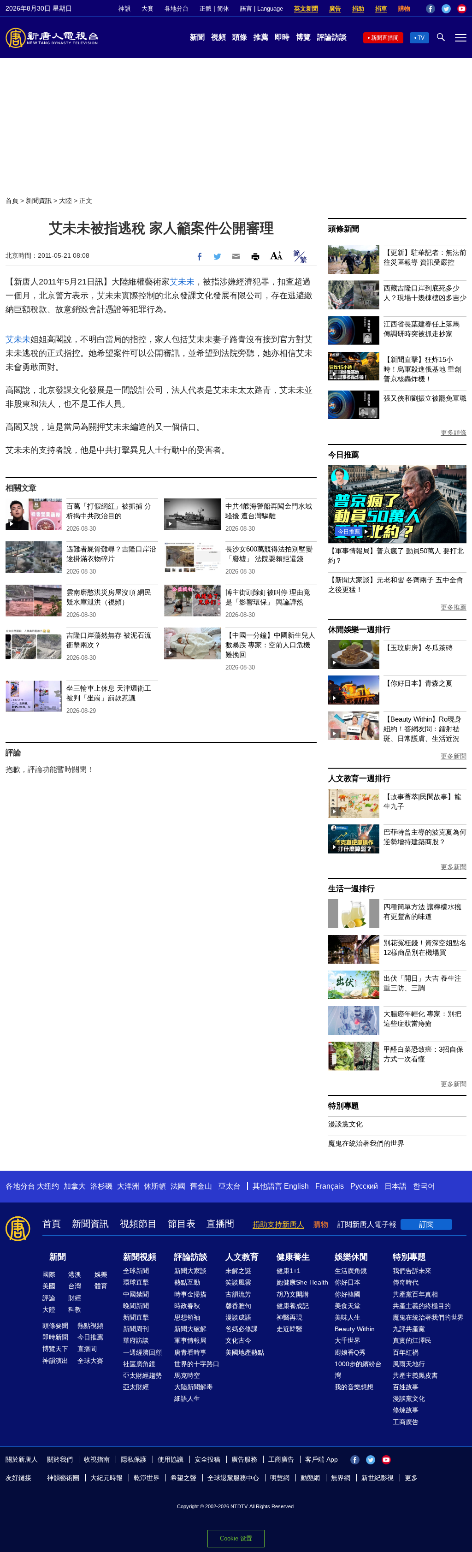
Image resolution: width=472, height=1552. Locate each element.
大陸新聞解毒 (193, 1387)
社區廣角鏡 (139, 1364)
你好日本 (347, 1282)
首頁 (12, 200)
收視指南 (97, 1459)
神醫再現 (289, 1317)
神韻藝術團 (63, 1477)
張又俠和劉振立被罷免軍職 (425, 398)
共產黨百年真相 (415, 1294)
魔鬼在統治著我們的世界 (366, 1143)
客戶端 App (321, 1459)
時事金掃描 (190, 1294)
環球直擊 (136, 1282)
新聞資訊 (39, 200)
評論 (48, 1298)
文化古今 (238, 1340)
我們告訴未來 (412, 1270)
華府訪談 (136, 1340)
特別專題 (343, 1106)
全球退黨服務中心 (233, 1477)
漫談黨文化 (345, 1124)
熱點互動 (187, 1282)
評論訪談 (332, 37)
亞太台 (229, 1186)
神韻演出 (55, 1360)
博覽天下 (55, 1348)
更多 (411, 1477)
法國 (178, 1186)
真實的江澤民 (412, 1340)
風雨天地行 (409, 1364)
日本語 (395, 1186)
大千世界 (347, 1340)
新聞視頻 (139, 1257)
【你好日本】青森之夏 (418, 683)
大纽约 (48, 1186)
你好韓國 (347, 1294)
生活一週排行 (351, 888)
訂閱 (426, 1224)
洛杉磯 (101, 1186)
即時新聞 (55, 1337)
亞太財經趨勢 (142, 1375)
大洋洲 (128, 1186)
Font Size (276, 255)
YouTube (461, 8)
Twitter (446, 8)
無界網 (340, 1477)
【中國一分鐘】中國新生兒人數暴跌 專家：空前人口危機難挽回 (270, 644)
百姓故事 (406, 1387)
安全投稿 (207, 1459)
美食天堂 (347, 1305)
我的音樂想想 (354, 1387)
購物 (404, 8)
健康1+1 (289, 1270)
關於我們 (60, 1459)
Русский (364, 1186)
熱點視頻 (90, 1325)
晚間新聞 (136, 1305)
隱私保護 (134, 1459)
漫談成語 (238, 1317)
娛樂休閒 (351, 1257)
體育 (100, 1286)
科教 (74, 1309)
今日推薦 (343, 454)
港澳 (74, 1274)
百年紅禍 (406, 1352)
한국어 (424, 1186)
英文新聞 (306, 8)
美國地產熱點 (244, 1352)
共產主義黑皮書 (415, 1375)
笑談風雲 (238, 1282)
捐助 (358, 8)
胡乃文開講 (293, 1294)
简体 (223, 8)
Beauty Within (355, 1329)
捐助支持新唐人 (278, 1224)
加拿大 (75, 1186)
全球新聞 (136, 1270)
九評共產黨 (409, 1329)
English (296, 1186)
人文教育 (242, 1257)
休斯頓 (155, 1186)
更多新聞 (453, 756)
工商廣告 (406, 1422)
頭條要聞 (55, 1325)
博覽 (303, 37)
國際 (48, 1274)
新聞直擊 (136, 1317)
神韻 (124, 8)
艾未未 (182, 281)
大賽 (147, 8)
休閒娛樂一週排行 (359, 629)
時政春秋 (187, 1305)
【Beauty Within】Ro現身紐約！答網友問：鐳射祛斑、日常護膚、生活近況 (422, 728)
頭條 (239, 37)
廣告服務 (244, 1459)
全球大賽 (90, 1360)
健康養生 (293, 1257)
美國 (48, 1286)
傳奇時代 (406, 1282)
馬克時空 (187, 1375)
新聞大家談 (190, 1270)
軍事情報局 (190, 1340)
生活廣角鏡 (351, 1270)
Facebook (430, 8)
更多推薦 (453, 607)
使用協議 (170, 1459)
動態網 (310, 1477)
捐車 (381, 8)
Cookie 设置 (236, 1538)
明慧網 (279, 1477)
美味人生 (347, 1317)
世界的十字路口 (196, 1364)
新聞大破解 (190, 1329)
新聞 (197, 37)
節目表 (181, 1224)
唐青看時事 (190, 1352)
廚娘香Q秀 (350, 1352)
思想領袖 (187, 1317)
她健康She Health (302, 1282)
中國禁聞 (136, 1294)
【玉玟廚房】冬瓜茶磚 (418, 648)
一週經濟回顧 (142, 1352)
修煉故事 (406, 1410)
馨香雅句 (238, 1305)
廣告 (335, 8)
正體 (206, 8)
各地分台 (177, 8)
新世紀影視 (377, 1477)
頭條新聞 (343, 229)
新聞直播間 (385, 38)
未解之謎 (238, 1270)
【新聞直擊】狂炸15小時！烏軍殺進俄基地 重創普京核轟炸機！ (422, 369)
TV (421, 38)
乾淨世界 (146, 1477)
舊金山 (201, 1186)
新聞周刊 (136, 1329)
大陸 (65, 200)
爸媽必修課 (241, 1329)
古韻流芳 (238, 1294)
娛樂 (100, 1274)
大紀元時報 (106, 1477)
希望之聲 (183, 1477)
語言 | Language (261, 8)
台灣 (74, 1286)
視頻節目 (138, 1224)
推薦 (261, 37)
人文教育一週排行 (359, 778)
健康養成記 (293, 1305)
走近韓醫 (289, 1329)
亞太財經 (136, 1387)
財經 (74, 1298)
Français (329, 1186)
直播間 (220, 1224)
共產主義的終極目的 (422, 1305)
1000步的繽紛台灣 (358, 1369)
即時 (282, 37)
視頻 (218, 37)
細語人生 (187, 1398)
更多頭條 (453, 432)
